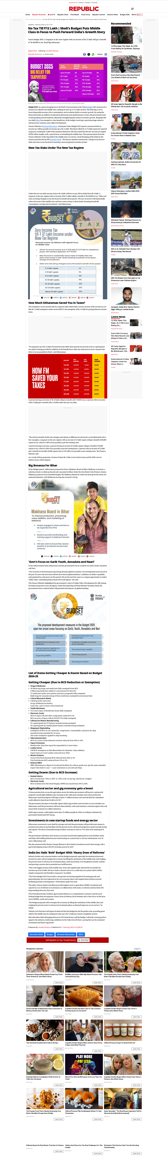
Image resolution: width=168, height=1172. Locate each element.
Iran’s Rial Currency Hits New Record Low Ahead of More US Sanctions (125, 76)
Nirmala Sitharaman (49, 126)
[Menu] (131, 8)
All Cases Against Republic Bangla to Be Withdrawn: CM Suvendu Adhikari (126, 105)
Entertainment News (117, 225)
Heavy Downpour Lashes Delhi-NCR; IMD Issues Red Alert (125, 192)
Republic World (73, 2)
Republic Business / (36, 19)
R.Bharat (81, 2)
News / (28, 19)
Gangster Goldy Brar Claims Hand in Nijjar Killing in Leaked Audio (125, 308)
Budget (89, 107)
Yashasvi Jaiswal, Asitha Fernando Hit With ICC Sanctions (126, 163)
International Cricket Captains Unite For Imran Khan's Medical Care (125, 134)
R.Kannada (94, 2)
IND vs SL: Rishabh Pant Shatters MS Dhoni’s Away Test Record (125, 250)
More (138, 15)
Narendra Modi (55, 139)
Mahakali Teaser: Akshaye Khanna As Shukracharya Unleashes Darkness (126, 221)
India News (114, 110)
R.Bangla (87, 2)
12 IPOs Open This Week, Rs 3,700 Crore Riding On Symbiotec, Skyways (125, 47)
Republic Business (35, 54)
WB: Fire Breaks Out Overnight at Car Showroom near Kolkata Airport (125, 279)
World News (115, 81)
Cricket (113, 139)
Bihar (38, 120)
